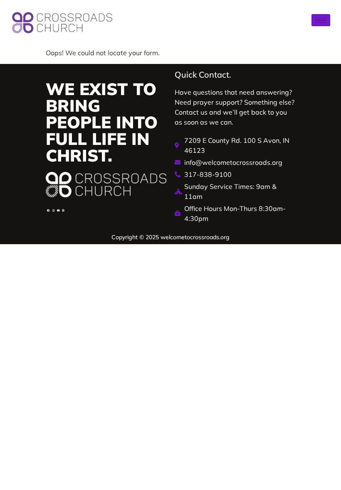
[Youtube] (58, 210)
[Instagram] (53, 210)
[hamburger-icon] (320, 20)
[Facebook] (48, 210)
